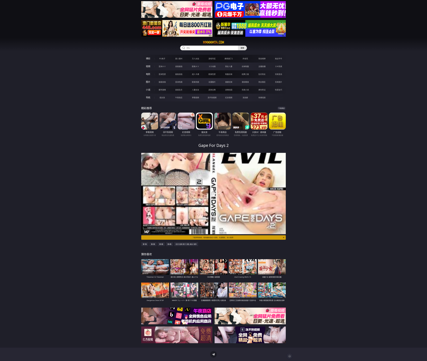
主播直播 (262, 66)
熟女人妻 (228, 66)
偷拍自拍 (178, 74)
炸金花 (245, 58)
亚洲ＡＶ (162, 66)
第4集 (169, 244)
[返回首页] (289, 356)
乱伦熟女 (262, 74)
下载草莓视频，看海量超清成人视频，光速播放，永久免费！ (213, 237)
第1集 (145, 244)
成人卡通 (195, 74)
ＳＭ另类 (278, 66)
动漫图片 (212, 82)
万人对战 (195, 58)
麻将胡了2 (229, 58)
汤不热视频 (212, 97)
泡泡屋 (245, 97)
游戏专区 (212, 58)
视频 (148, 66)
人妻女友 (195, 90)
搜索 (242, 48)
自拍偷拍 (178, 66)
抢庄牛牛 (278, 58)
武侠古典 (212, 90)
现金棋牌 (262, 58)
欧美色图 (195, 82)
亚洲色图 (178, 82)
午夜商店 (178, 97)
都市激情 (162, 90)
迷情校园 (228, 90)
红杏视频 (228, 97)
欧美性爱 (212, 74)
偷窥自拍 (162, 82)
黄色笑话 (262, 90)
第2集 (153, 244)
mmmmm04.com (213, 42)
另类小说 (245, 90)
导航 (148, 97)
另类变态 (278, 74)
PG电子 (162, 58)
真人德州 (178, 58)
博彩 (148, 58)
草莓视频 (195, 97)
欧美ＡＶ (195, 66)
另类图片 (278, 82)
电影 (148, 74)
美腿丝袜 (228, 82)
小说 (148, 89)
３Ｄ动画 (212, 66)
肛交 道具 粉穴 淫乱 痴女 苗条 (186, 244)
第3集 (161, 244)
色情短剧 (262, 97)
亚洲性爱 (162, 74)
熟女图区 (262, 82)
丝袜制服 (245, 66)
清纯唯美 (245, 82)
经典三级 (245, 74)
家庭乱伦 (178, 90)
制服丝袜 (228, 74)
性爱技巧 (278, 90)
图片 (148, 81)
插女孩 (162, 97)
